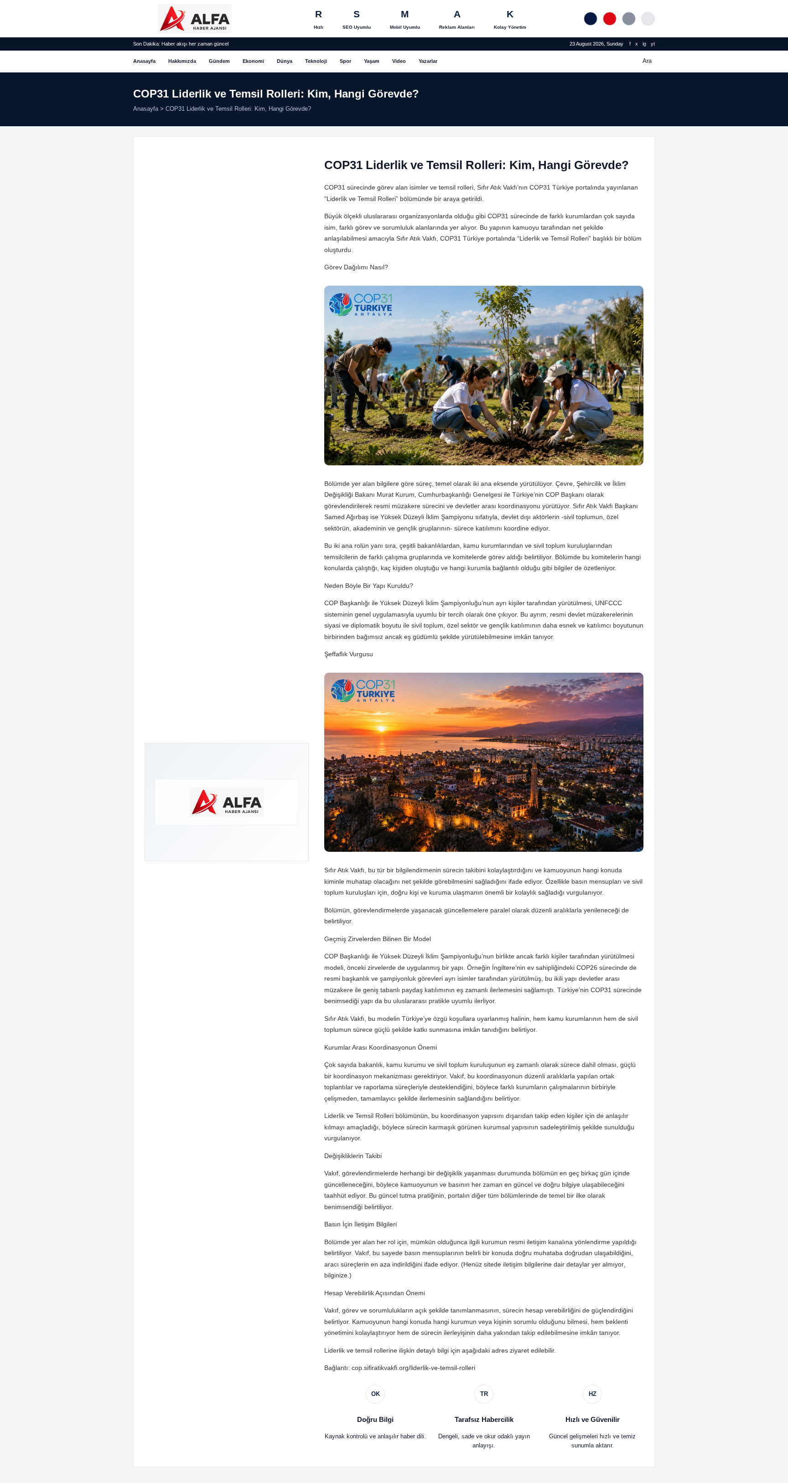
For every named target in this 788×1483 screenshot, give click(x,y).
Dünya (284, 61)
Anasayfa (144, 61)
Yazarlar (428, 61)
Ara (647, 60)
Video (399, 61)
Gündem (219, 61)
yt (653, 43)
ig (644, 43)
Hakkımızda (182, 61)
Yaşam (371, 61)
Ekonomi (253, 61)
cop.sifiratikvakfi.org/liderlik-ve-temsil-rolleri (413, 1367)
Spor (345, 61)
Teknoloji (316, 61)
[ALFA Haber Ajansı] (194, 18)
